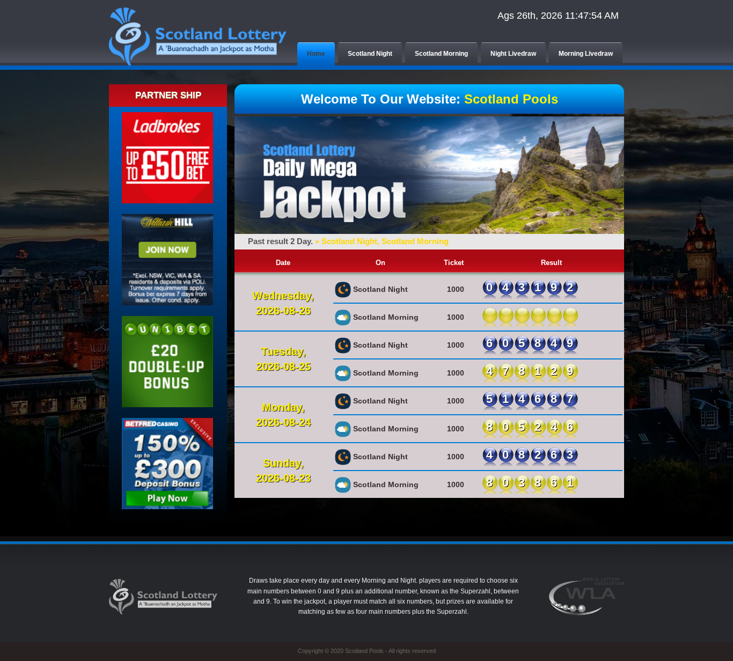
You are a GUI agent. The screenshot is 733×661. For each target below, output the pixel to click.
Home (316, 53)
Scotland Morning (441, 53)
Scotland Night (370, 53)
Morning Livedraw (586, 53)
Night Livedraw (513, 53)
